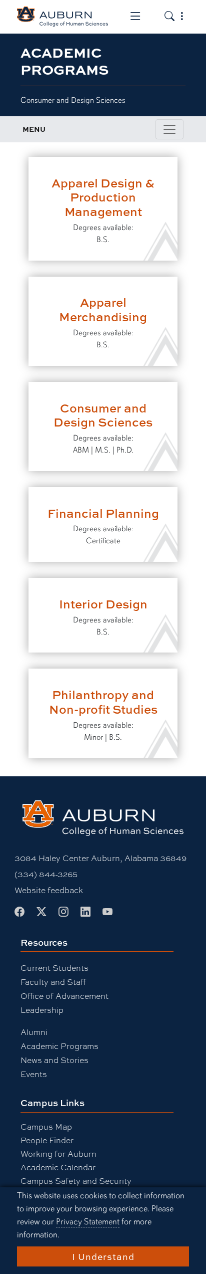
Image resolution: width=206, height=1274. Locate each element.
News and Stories (54, 1060)
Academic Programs (59, 1045)
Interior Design (103, 603)
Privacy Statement (88, 1221)
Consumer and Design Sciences (103, 415)
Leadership (42, 1009)
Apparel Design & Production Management (103, 197)
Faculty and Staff (53, 981)
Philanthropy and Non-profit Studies (103, 701)
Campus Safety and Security (76, 1180)
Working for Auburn (58, 1153)
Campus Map (46, 1126)
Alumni (34, 1031)
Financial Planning (103, 513)
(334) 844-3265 (46, 874)
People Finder (47, 1140)
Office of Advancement (64, 995)
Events (33, 1074)
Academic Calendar (58, 1167)
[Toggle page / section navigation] (170, 129)
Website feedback (48, 890)
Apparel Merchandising (103, 309)
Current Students (54, 967)
